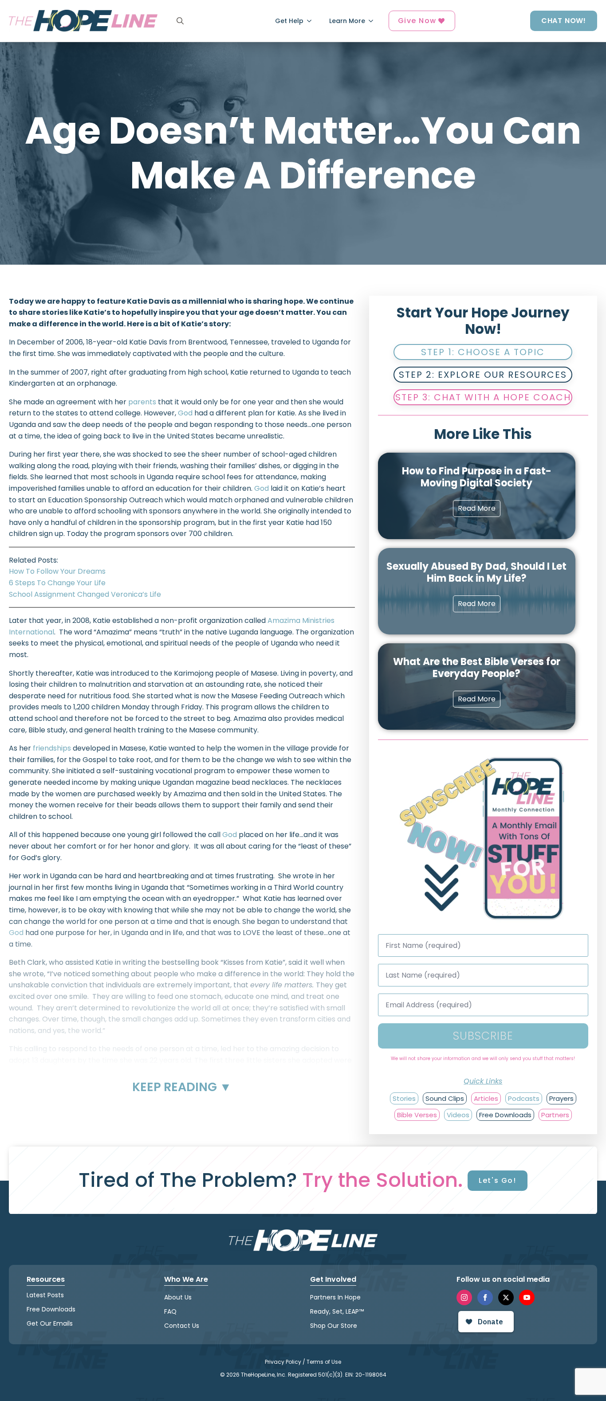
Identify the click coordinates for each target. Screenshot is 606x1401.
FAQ (170, 1311)
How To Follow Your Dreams (57, 571)
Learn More (347, 20)
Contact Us (181, 1325)
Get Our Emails (50, 1323)
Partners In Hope (335, 1297)
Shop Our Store (333, 1325)
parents (142, 402)
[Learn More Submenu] (373, 21)
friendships (52, 748)
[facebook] (485, 1297)
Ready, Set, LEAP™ (337, 1311)
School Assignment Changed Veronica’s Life (85, 594)
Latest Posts (45, 1295)
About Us (178, 1297)
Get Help (289, 20)
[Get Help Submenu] (311, 21)
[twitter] (506, 1297)
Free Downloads (51, 1309)
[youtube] (527, 1297)
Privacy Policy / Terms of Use (303, 1362)
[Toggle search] (180, 20)
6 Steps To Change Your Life (57, 583)
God (185, 413)
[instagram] (464, 1297)
